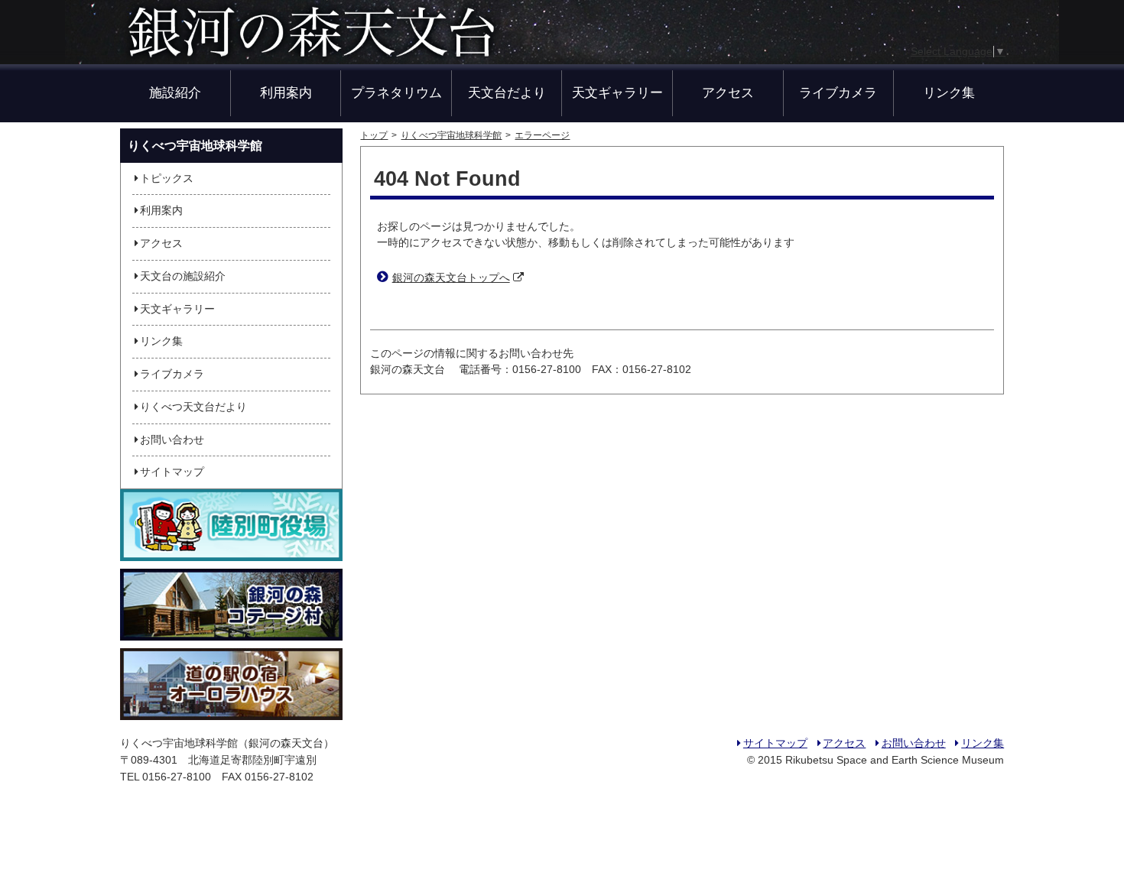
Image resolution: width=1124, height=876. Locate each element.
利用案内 (286, 92)
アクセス (728, 92)
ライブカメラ (838, 92)
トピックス (166, 178)
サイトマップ (172, 472)
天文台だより (507, 92)
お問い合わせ (172, 440)
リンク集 (949, 92)
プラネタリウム (396, 92)
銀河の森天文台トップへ (451, 278)
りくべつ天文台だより (193, 407)
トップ (374, 135)
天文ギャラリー (617, 92)
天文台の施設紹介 (183, 276)
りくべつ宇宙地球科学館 (451, 135)
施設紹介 (175, 92)
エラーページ (542, 135)
